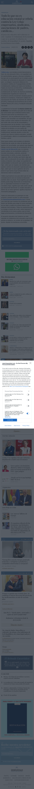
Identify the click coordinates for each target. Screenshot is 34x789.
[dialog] (17, 394)
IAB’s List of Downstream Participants (19, 386)
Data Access (17, 425)
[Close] (30, 363)
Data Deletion (8, 425)
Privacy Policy (26, 425)
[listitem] (17, 391)
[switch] (28, 394)
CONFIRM (10, 420)
